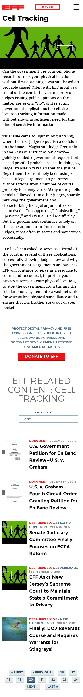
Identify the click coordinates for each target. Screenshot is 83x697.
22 (53, 679)
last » (52, 687)
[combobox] (48, 419)
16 (62, 672)
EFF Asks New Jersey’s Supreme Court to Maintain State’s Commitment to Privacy (53, 591)
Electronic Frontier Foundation (14, 7)
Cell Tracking (46, 393)
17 (73, 672)
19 (19, 679)
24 (76, 679)
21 (42, 679)
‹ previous (42, 672)
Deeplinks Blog (42, 522)
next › (32, 687)
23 (64, 679)
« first (17, 672)
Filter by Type (41, 412)
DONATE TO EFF (41, 356)
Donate (47, 7)
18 (8, 679)
